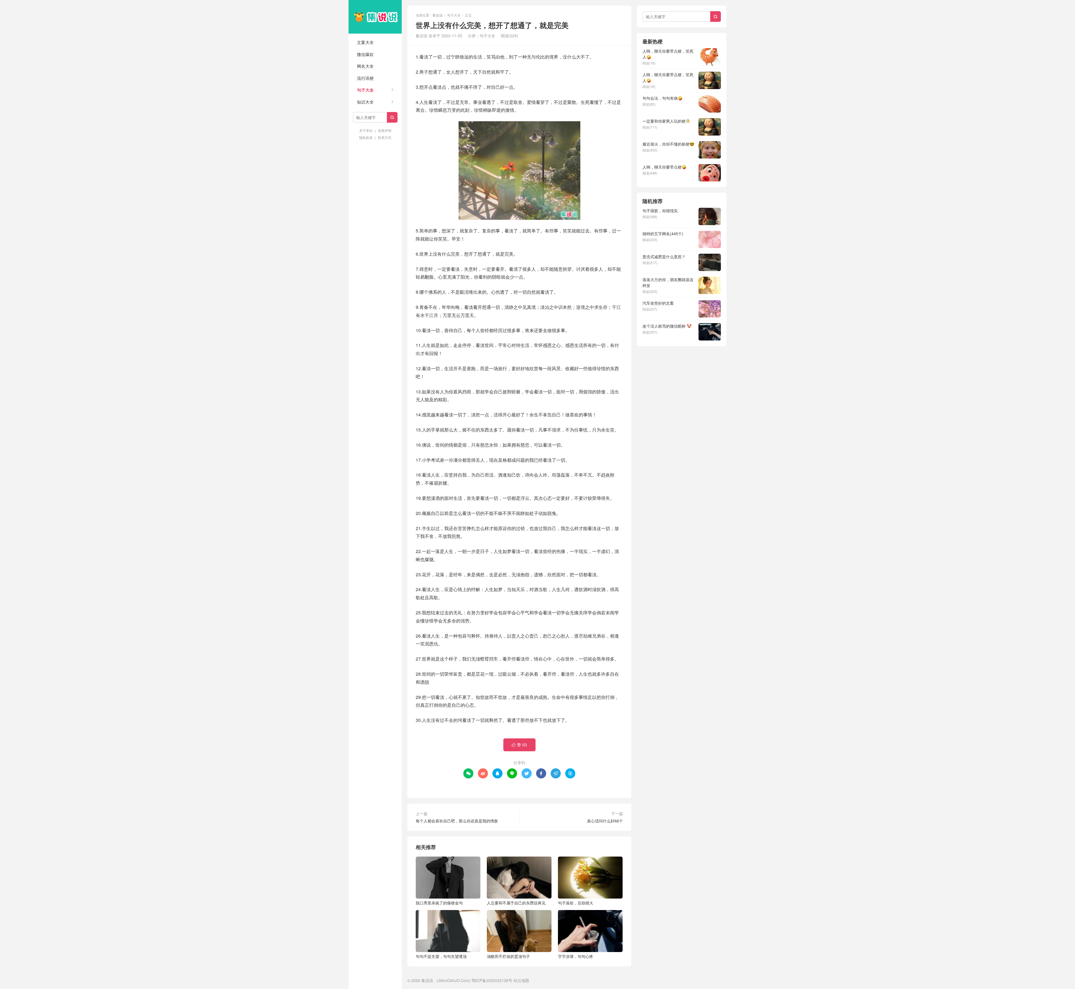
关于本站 (366, 130)
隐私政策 (366, 137)
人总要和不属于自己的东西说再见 (516, 903)
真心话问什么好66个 (605, 821)
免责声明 (384, 130)
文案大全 (365, 42)
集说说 (375, 17)
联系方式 (384, 137)
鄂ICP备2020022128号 (492, 980)
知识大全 (365, 102)
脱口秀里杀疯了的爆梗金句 (439, 903)
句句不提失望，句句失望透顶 (441, 956)
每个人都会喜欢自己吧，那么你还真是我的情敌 (457, 821)
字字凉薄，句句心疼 (575, 956)
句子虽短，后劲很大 (575, 903)
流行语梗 (365, 78)
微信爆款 (365, 54)
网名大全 (365, 66)
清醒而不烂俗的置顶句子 (508, 956)
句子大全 (365, 90)
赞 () (519, 744)
